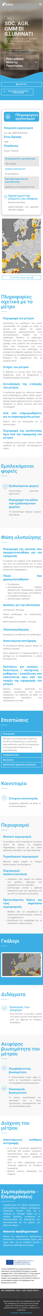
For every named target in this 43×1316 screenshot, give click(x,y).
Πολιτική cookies (26, 1313)
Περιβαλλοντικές (11, 755)
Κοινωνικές (8, 760)
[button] (40, 4)
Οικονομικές (9, 734)
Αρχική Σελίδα (12, 48)
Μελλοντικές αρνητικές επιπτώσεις (19, 765)
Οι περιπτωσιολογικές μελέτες (21, 50)
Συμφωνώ (15, 1313)
